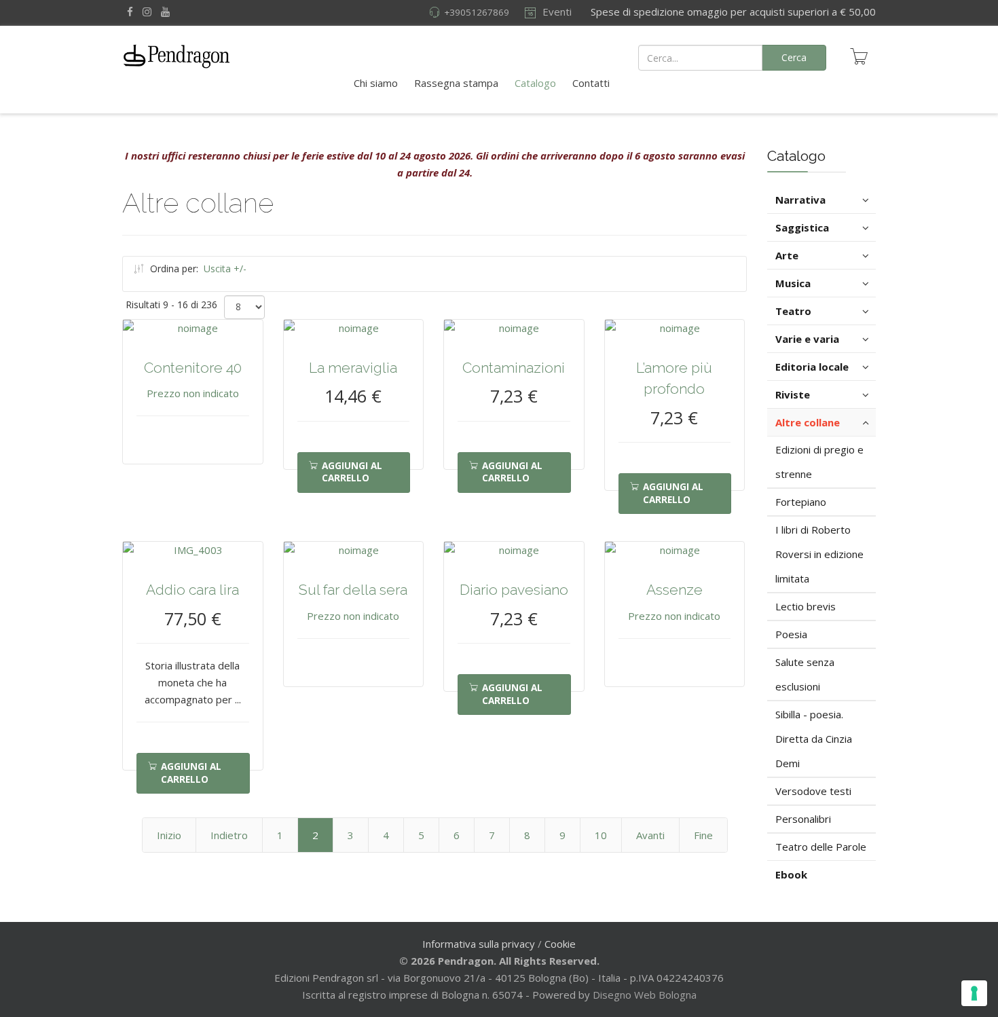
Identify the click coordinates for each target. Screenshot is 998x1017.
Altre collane (807, 422)
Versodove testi (813, 791)
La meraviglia (353, 367)
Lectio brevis (805, 606)
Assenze (674, 589)
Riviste (792, 394)
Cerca (794, 57)
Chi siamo (376, 83)
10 (601, 835)
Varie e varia (807, 339)
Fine (703, 835)
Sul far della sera (353, 589)
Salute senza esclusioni (804, 674)
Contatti (591, 83)
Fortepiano (800, 501)
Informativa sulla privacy (478, 943)
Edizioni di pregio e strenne (819, 462)
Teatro (793, 311)
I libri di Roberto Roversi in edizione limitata (819, 554)
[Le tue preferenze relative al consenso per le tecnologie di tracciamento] (974, 993)
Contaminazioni (513, 367)
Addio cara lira (192, 589)
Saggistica (802, 227)
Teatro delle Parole (820, 846)
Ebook (791, 874)
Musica (793, 283)
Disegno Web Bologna (645, 994)
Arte (786, 255)
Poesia (791, 634)
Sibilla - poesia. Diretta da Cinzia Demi (813, 738)
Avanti (650, 835)
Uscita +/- (225, 268)
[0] (859, 56)
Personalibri (803, 819)
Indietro (229, 835)
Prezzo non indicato (193, 393)
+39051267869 (476, 12)
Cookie (560, 943)
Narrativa (800, 199)
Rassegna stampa (456, 83)
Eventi (556, 11)
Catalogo (535, 83)
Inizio (169, 835)
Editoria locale (812, 366)
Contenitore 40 (193, 367)
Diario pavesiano (514, 589)
